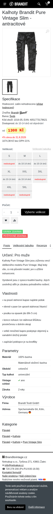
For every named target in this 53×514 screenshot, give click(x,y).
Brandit (15, 112)
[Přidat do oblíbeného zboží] (6, 220)
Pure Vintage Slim (32, 442)
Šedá (12, 116)
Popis (6, 245)
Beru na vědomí (15, 507)
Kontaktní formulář (11, 472)
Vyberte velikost (35, 212)
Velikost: (7, 149)
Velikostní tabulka (41, 149)
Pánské (6, 430)
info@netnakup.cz (14, 465)
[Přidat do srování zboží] (14, 220)
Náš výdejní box (27, 476)
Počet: (6, 205)
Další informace (36, 507)
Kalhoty (16, 436)
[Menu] (5, 4)
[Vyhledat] (39, 4)
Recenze (42, 245)
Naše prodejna (10, 476)
